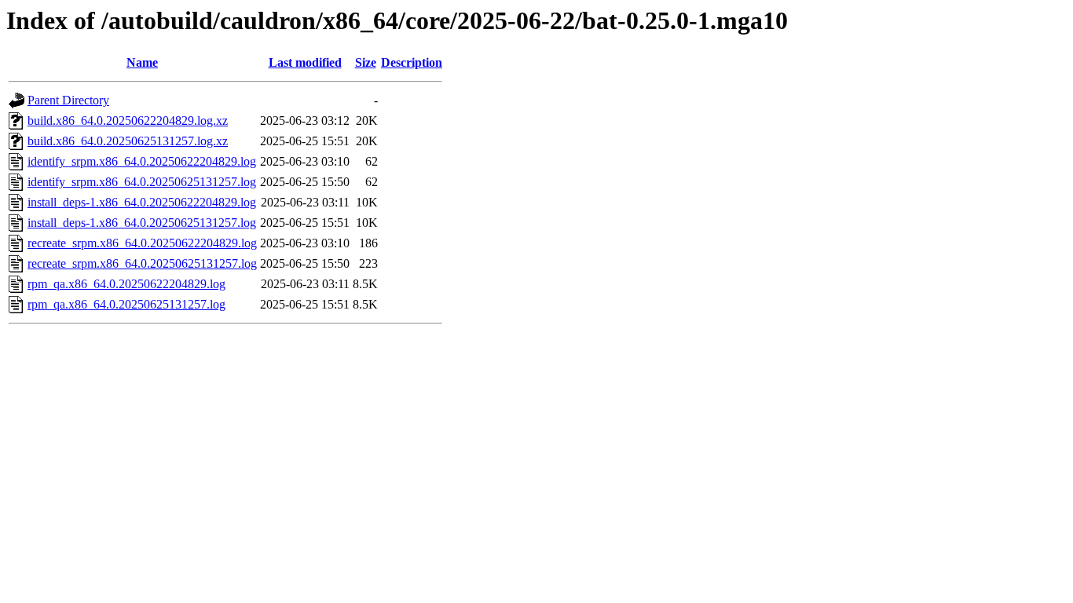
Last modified (305, 62)
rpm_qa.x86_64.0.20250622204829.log (126, 284)
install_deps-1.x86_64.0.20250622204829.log (141, 202)
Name (142, 62)
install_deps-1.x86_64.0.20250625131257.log (141, 222)
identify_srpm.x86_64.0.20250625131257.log (141, 181)
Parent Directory (68, 100)
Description (411, 62)
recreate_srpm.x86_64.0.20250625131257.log (142, 263)
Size (365, 62)
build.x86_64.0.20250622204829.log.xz (127, 120)
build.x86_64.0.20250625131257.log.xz (127, 141)
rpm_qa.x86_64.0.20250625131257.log (126, 304)
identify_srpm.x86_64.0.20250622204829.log (141, 161)
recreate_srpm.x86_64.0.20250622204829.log (142, 243)
